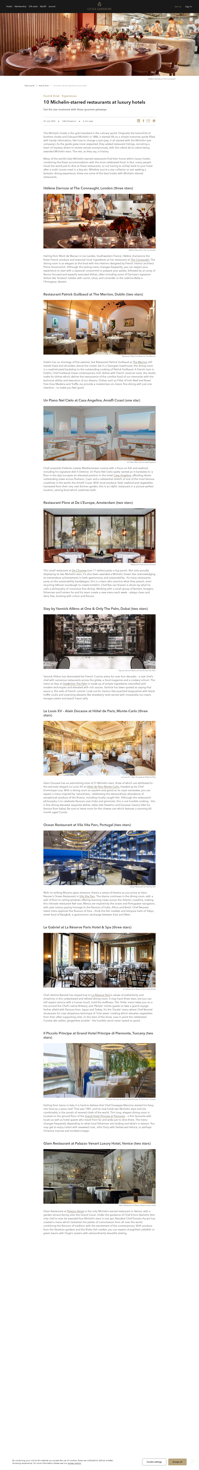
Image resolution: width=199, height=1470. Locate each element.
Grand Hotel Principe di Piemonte (105, 1116)
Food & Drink (44, 86)
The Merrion (140, 362)
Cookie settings (154, 1462)
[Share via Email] (148, 121)
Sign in (188, 6)
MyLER (43, 6)
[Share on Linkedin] (138, 121)
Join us (178, 6)
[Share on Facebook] (143, 121)
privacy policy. (74, 1463)
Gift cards (33, 6)
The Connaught (140, 259)
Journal (51, 6)
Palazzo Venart (75, 1211)
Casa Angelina (122, 475)
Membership (20, 6)
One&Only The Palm (75, 683)
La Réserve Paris (100, 995)
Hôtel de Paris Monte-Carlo (103, 786)
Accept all (177, 1462)
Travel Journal (29, 86)
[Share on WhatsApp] (154, 121)
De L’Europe (79, 570)
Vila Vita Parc (87, 896)
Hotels (9, 6)
